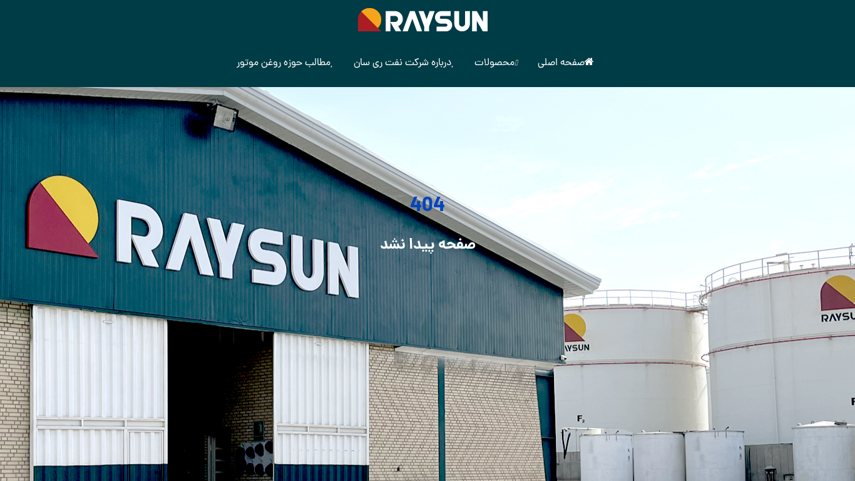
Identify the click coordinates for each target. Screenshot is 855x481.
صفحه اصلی (561, 63)
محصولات (494, 63)
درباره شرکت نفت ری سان (402, 63)
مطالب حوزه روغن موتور (283, 63)
